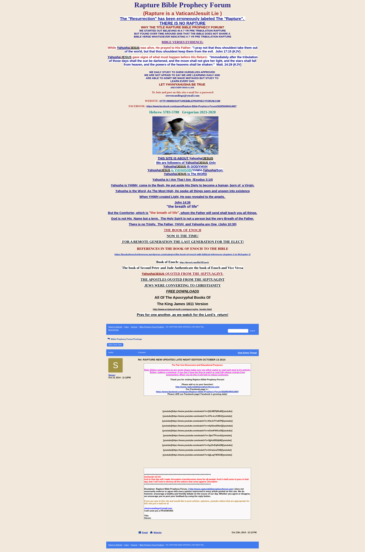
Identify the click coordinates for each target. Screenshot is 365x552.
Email (145, 532)
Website (158, 532)
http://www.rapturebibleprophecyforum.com (197, 387)
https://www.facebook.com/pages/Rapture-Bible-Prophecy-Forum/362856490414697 (197, 391)
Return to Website (115, 327)
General (134, 327)
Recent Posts (113, 330)
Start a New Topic (115, 345)
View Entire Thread (247, 353)
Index (126, 327)
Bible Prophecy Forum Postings (152, 327)
